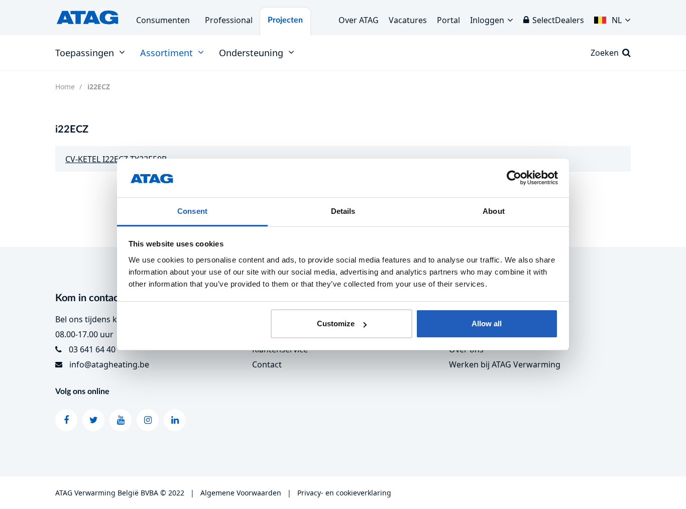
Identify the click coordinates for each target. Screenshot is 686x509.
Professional (229, 20)
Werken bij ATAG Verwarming (504, 364)
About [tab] (494, 211)
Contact (267, 364)
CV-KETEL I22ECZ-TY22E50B (116, 159)
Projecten (285, 20)
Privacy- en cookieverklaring (344, 492)
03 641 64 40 (92, 349)
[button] (612, 17)
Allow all (487, 323)
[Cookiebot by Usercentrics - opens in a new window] (514, 178)
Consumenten (163, 20)
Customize (336, 323)
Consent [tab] (192, 211)
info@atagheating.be (109, 364)
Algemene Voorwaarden (240, 492)
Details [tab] (343, 211)
